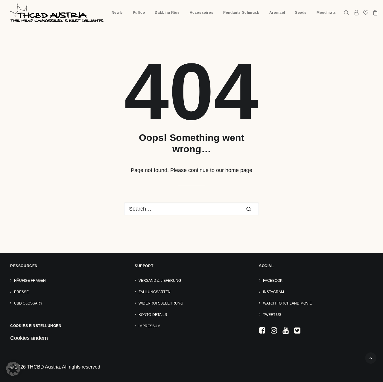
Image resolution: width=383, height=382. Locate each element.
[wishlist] (365, 12)
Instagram (273, 292)
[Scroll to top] (370, 358)
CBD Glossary (28, 303)
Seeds (301, 12)
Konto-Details (153, 315)
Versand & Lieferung (160, 280)
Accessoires (202, 12)
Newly (117, 12)
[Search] (191, 209)
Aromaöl (277, 12)
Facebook (272, 280)
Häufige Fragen (30, 280)
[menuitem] (117, 12)
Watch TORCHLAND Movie (287, 303)
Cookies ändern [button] (29, 338)
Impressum (149, 326)
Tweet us (272, 315)
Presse (21, 292)
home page (238, 170)
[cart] (374, 12)
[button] (347, 12)
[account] (356, 12)
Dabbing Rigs (167, 12)
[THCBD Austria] (57, 12)
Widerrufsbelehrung (161, 303)
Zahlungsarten (155, 292)
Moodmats (326, 12)
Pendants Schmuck (241, 12)
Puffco (139, 12)
